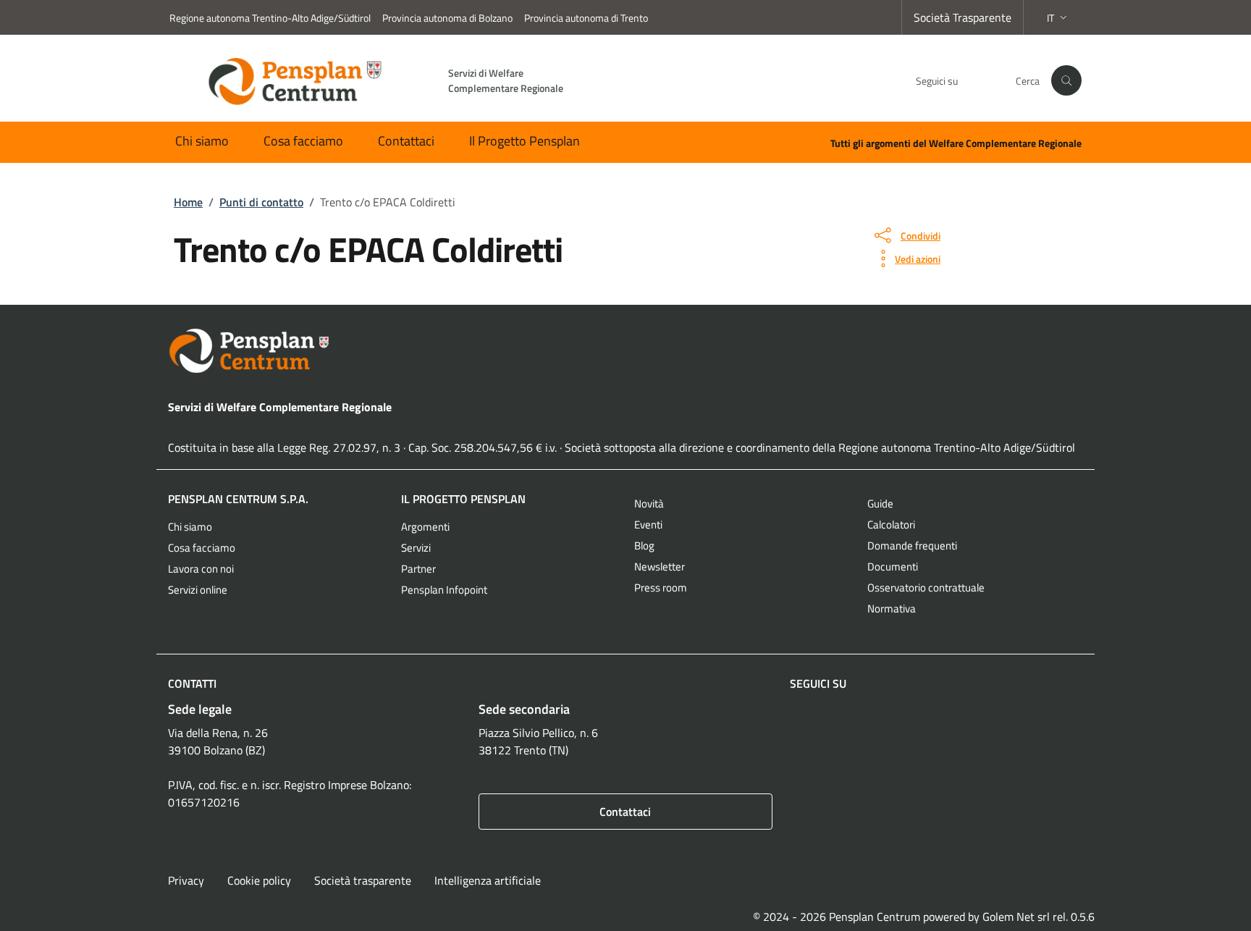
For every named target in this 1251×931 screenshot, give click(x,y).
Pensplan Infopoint (444, 589)
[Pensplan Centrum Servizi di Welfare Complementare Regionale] (625, 351)
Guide (880, 503)
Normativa (891, 608)
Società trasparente (362, 880)
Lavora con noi (201, 568)
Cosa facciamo (303, 141)
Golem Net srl (1016, 916)
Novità (649, 503)
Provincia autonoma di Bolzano (447, 17)
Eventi (648, 524)
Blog (644, 545)
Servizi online (197, 589)
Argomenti (425, 526)
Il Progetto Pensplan (524, 141)
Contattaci (406, 141)
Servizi (416, 547)
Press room (660, 587)
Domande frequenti (912, 545)
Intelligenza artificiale (487, 880)
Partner (418, 568)
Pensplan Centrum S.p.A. (238, 498)
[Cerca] (1066, 80)
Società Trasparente (962, 17)
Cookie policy (259, 880)
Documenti (892, 566)
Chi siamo (202, 141)
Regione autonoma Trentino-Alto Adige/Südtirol (270, 17)
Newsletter (659, 566)
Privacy (186, 880)
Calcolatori (891, 524)
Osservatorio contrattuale (926, 587)
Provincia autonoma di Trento (586, 17)
